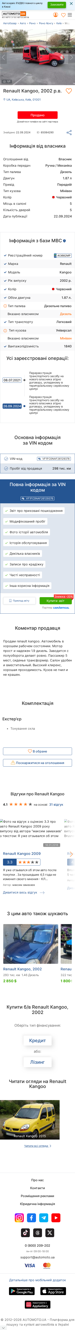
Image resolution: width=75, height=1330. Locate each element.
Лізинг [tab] (37, 1062)
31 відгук (56, 804)
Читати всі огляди (36, 1145)
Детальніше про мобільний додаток (37, 1280)
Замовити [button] (56, 4)
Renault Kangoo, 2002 (22, 969)
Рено (32, 23)
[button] (71, 14)
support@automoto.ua (37, 1257)
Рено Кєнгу (46, 23)
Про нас (37, 1180)
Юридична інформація (37, 1204)
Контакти (37, 1188)
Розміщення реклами (37, 1196)
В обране (39, 751)
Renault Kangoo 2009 (22, 853)
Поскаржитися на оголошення (39, 763)
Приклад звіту (21, 600)
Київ (59, 23)
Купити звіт (59, 600)
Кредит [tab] (37, 1040)
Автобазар (10, 23)
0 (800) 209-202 (37, 1245)
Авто (23, 23)
